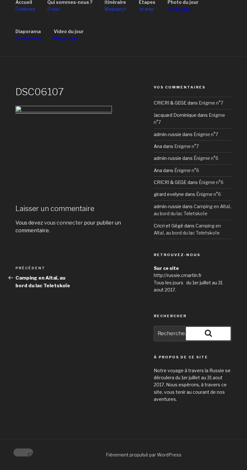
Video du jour (69, 35)
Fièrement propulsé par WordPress (143, 454)
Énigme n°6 (206, 158)
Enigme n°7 (211, 103)
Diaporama (28, 35)
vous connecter (63, 223)
